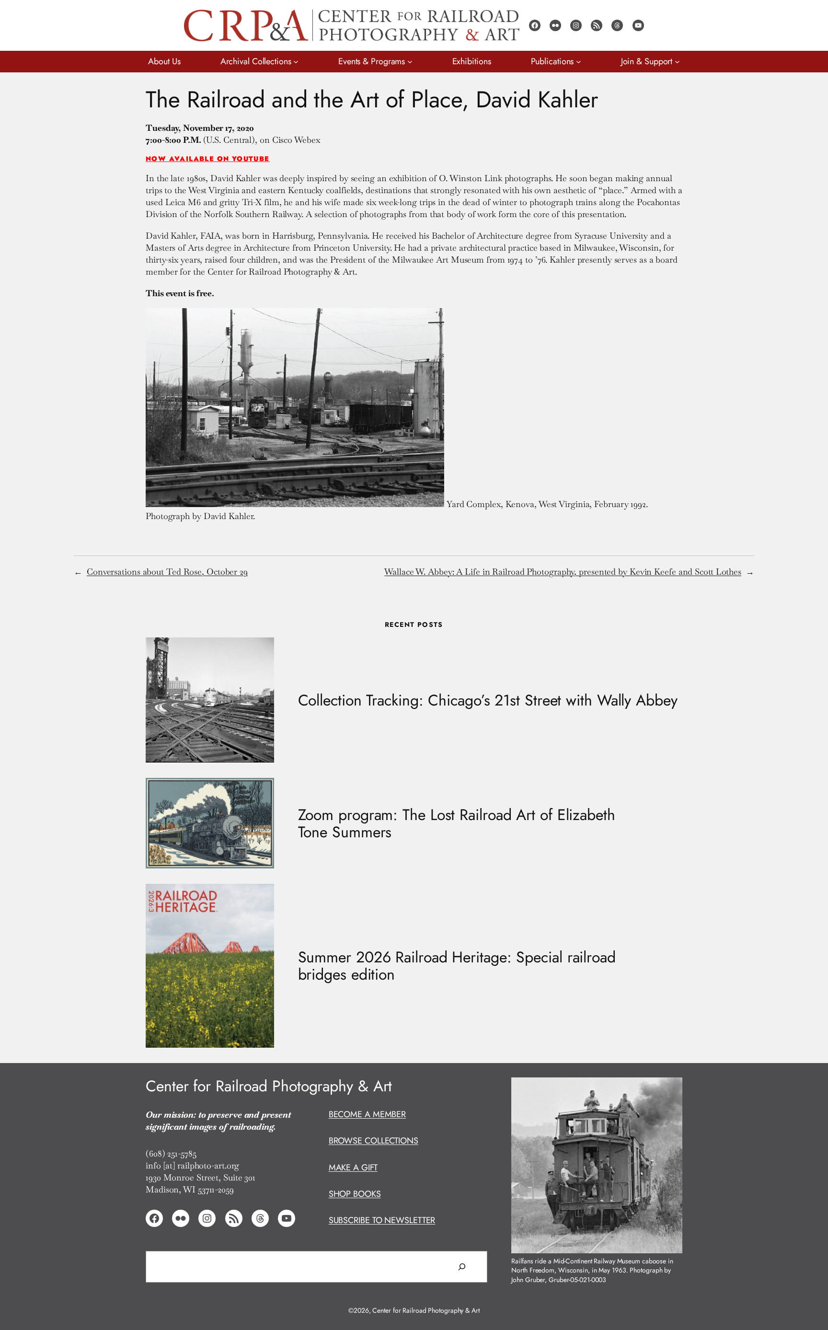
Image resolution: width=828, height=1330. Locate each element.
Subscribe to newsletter (382, 1220)
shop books (355, 1194)
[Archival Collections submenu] (296, 61)
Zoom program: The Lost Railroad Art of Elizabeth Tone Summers (456, 823)
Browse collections (373, 1140)
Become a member (367, 1114)
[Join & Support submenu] (677, 61)
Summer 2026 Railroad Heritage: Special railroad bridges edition (457, 965)
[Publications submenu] (578, 61)
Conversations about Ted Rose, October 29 (167, 571)
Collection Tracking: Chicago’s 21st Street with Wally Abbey (488, 700)
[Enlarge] (670, 1089)
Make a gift (353, 1167)
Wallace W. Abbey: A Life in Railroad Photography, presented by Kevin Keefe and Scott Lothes (562, 571)
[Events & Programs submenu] (410, 61)
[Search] (462, 1266)
